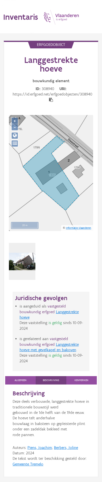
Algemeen (20, 380)
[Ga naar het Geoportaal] (15, 136)
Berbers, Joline (66, 447)
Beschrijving (51, 380)
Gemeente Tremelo (28, 464)
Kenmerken (81, 380)
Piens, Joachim (39, 447)
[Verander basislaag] (15, 143)
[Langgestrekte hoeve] (22, 261)
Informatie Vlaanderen (78, 228)
